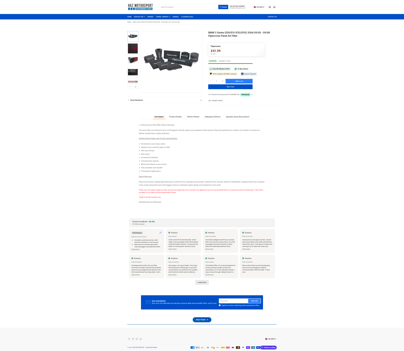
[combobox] (194, 7)
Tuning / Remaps (162, 17)
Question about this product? (237, 117)
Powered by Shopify (151, 347)
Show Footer (202, 320)
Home (129, 17)
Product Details (175, 117)
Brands (150, 17)
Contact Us (272, 17)
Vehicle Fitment (193, 117)
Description (159, 117)
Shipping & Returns (213, 117)
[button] (136, 249)
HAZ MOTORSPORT (138, 347)
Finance (176, 17)
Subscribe (254, 301)
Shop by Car (138, 17)
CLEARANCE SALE (187, 17)
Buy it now (230, 87)
